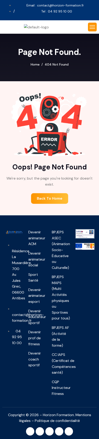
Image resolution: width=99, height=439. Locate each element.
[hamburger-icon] (92, 27)
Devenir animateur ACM (36, 238)
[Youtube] (59, 431)
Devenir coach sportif (34, 359)
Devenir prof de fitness (34, 338)
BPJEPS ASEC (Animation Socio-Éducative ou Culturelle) (61, 250)
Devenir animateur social (36, 259)
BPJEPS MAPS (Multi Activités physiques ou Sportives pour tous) (61, 297)
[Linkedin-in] (40, 431)
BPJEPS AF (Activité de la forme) (60, 336)
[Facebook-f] (49, 431)
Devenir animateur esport (36, 295)
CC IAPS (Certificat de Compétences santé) (61, 363)
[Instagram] (30, 431)
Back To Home (49, 198)
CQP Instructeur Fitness (61, 387)
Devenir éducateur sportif (37, 317)
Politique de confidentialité (57, 420)
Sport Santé (33, 277)
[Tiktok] (69, 431)
